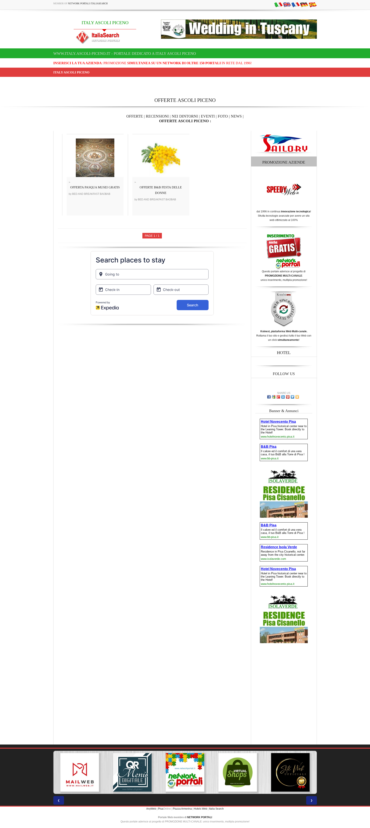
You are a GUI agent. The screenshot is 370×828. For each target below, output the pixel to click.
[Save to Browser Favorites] (297, 397)
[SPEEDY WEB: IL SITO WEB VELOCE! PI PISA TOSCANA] (290, 772)
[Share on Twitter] (292, 397)
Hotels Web (200, 808)
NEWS (236, 116)
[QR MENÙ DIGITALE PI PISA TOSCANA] (79, 772)
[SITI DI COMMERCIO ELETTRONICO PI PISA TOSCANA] (185, 772)
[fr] (295, 4)
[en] (287, 4)
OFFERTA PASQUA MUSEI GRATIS (95, 187)
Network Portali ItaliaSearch (88, 3)
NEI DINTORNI (185, 116)
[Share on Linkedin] (283, 397)
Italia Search (216, 808)
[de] (304, 4)
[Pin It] (287, 397)
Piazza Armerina (182, 808)
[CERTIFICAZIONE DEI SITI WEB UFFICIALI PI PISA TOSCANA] (237, 772)
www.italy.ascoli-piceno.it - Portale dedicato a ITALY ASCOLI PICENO (124, 53)
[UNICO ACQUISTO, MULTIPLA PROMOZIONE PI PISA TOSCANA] (132, 772)
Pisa (160, 808)
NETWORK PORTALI (199, 817)
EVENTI (208, 116)
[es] (312, 4)
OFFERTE (134, 116)
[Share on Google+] (278, 397)
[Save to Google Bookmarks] (273, 397)
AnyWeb (151, 808)
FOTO (223, 116)
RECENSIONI (157, 116)
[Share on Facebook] (269, 397)
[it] (278, 4)
